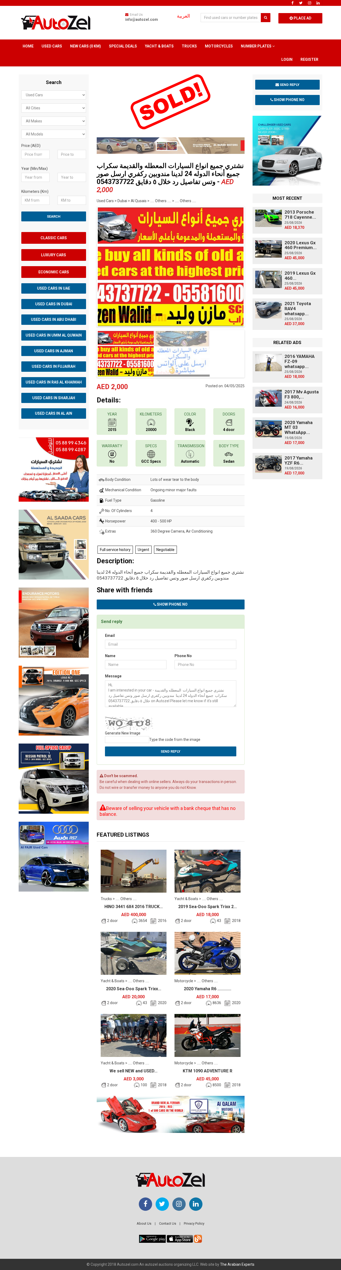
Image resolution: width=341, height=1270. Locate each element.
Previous (88, 266)
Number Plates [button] (256, 46)
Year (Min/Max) (34, 168)
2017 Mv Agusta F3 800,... (302, 394)
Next (253, 266)
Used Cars (52, 46)
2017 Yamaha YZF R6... (298, 460)
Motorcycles (219, 46)
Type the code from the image (174, 739)
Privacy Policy (194, 1223)
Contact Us (167, 1223)
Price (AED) (30, 145)
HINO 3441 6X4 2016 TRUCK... (133, 906)
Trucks (189, 46)
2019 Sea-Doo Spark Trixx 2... (207, 906)
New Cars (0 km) (85, 46)
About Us (144, 1223)
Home (28, 46)
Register (309, 59)
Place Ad (302, 18)
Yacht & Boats (159, 46)
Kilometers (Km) (34, 191)
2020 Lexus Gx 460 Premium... (301, 245)
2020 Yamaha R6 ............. (207, 988)
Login (287, 59)
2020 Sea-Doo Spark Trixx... (133, 988)
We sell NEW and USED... (133, 1070)
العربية (183, 16)
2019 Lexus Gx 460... (300, 275)
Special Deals (123, 46)
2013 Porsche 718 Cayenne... (300, 214)
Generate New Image (122, 733)
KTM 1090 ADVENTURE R (207, 1070)
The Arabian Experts (237, 1264)
